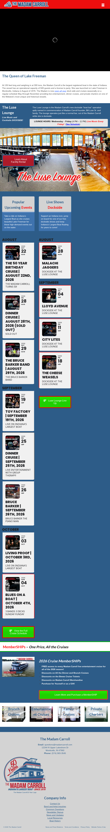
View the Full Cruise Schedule (19, 632)
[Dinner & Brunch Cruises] (13, 714)
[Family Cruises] (68, 714)
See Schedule (72, 124)
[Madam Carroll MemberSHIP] (18, 667)
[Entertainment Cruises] (41, 714)
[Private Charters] (96, 714)
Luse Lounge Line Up (57, 401)
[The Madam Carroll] (55, 4)
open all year (60, 91)
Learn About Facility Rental (19, 160)
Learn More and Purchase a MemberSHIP (75, 695)
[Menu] (103, 5)
